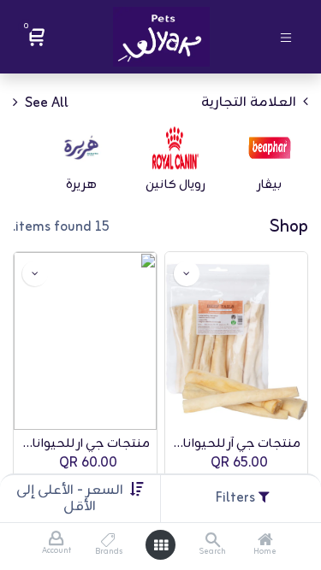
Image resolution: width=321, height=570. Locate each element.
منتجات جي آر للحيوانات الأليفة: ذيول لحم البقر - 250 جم (236, 444)
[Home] (265, 542)
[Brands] (108, 542)
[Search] (213, 542)
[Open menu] (161, 545)
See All (44, 102)
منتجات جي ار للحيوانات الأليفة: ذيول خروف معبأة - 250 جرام (85, 444)
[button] (69, 499)
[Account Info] (56, 539)
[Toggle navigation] (285, 36)
